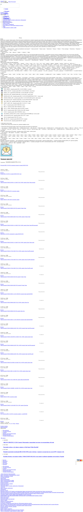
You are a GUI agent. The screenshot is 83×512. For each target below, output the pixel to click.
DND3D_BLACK (60, 129)
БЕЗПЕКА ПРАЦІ (38, 495)
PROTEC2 (21, 60)
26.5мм (71, 134)
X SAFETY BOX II (78, 70)
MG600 (63, 67)
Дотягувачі (2, 486)
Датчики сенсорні (40, 493)
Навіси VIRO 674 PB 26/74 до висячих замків (9, 191)
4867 (14, 74)
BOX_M (10, 142)
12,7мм (56, 138)
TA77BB (18, 74)
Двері (4, 26)
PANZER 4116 (40, 68)
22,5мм (54, 134)
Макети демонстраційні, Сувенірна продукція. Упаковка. (12, 509)
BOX (24, 142)
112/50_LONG (16, 63)
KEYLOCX (27, 60)
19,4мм (33, 134)
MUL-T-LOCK (5, 52)
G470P (12, 65)
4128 (31, 63)
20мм (38, 134)
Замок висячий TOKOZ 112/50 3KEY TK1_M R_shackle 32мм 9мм (14, 405)
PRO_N (71, 128)
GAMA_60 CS (52, 65)
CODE (52, 60)
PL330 (13, 69)
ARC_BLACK (33, 128)
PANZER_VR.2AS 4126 (5, 69)
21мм (46, 134)
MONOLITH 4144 (70, 67)
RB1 (78, 129)
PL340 (17, 69)
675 (41, 63)
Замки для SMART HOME (18, 492)
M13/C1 (34, 67)
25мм (67, 134)
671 (34, 63)
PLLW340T (36, 69)
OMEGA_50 (25, 68)
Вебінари (5, 462)
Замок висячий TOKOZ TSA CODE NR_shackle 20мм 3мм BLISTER (14, 379)
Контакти (5, 464)
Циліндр (6, 50)
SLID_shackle (24, 132)
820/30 (61, 63)
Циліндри (5, 16)
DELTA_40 (33, 64)
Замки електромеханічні (28, 491)
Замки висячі (3, 478)
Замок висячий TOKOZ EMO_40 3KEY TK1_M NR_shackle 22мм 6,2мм (15, 371)
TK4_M (23, 129)
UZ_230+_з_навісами (48, 70)
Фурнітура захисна (7, 18)
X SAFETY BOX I (68, 70)
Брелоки (57, 504)
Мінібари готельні (22, 494)
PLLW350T (42, 69)
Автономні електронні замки (58, 492)
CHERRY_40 (12, 64)
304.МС (22, 63)
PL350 (26, 69)
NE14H (6, 68)
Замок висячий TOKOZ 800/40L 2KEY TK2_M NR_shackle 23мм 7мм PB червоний (17, 345)
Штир (15, 50)
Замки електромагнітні (47, 491)
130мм (59, 136)
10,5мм (47, 138)
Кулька (54, 48)
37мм (22, 136)
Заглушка (4, 48)
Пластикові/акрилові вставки (37, 504)
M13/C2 (39, 67)
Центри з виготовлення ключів (9, 433)
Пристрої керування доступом (6, 492)
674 (37, 63)
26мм (76, 134)
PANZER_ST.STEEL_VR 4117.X (69, 68)
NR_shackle (11, 132)
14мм (64, 138)
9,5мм (39, 138)
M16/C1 (48, 67)
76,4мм (50, 136)
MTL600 (10, 60)
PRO (65, 60)
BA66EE (42, 74)
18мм (29, 134)
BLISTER (19, 142)
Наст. (14, 423)
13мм (18, 134)
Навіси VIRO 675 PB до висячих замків (8, 396)
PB (14, 142)
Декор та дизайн (6, 23)
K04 (54, 74)
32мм (9, 136)
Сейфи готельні (15, 494)
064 (23, 74)
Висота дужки (3, 133)
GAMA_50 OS (44, 65)
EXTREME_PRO (76, 64)
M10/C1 (19, 67)
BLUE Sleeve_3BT (51, 129)
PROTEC (42, 60)
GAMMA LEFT (48, 74)
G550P (26, 65)
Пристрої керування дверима (6, 493)
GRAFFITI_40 (67, 65)
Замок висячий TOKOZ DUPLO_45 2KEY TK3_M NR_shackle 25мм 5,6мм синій (17, 242)
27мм (80, 134)
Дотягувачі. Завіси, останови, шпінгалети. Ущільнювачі (14, 19)
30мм (1, 136)
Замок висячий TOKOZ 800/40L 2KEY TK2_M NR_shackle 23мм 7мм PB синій (16, 353)
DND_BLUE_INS (42, 128)
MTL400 (16, 60)
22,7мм (59, 134)
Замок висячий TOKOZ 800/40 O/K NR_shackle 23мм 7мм (12, 311)
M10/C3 (29, 67)
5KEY (18, 86)
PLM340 (53, 69)
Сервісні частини (28, 505)
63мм (46, 136)
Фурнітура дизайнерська (5, 502)
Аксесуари (29, 494)
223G (26, 74)
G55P (30, 65)
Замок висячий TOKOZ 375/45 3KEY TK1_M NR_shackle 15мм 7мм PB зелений (17, 251)
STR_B (76, 128)
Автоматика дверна (32, 493)
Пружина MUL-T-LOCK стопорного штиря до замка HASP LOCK (14, 165)
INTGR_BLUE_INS (59, 128)
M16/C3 (58, 67)
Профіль (2, 73)
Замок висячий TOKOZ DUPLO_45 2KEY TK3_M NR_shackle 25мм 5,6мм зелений (17, 182)
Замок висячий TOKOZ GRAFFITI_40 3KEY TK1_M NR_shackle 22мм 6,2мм (16, 336)
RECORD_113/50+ (19, 70)
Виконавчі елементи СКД (5, 491)
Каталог (4, 459)
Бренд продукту (3, 51)
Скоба (1, 50)
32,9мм (13, 136)
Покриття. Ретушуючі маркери (6, 501)
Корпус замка (42, 48)
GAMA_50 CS (36, 65)
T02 (68, 74)
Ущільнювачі (3, 489)
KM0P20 (59, 74)
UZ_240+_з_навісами (58, 70)
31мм (5, 136)
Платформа (2, 53)
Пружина (78, 48)
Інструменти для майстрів (8, 24)
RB (10, 52)
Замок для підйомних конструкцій (22, 48)
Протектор (72, 48)
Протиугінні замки (4, 497)
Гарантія (4, 432)
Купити (2, 172)
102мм (54, 136)
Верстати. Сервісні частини (6, 505)
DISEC (19, 52)
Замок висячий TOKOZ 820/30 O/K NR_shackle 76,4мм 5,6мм (13, 276)
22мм (50, 134)
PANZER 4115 (33, 68)
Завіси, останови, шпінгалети (6, 488)
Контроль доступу (6, 21)
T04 (71, 74)
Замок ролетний (34, 48)
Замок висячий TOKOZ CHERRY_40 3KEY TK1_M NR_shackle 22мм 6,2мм (16, 388)
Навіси (59, 48)
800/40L (56, 63)
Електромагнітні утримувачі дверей (20, 493)
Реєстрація (13, 1)
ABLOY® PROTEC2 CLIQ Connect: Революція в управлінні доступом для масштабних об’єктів (28, 442)
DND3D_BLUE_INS (24, 128)
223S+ (3, 75)
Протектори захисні (4, 484)
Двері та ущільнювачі (4, 510)
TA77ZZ (75, 74)
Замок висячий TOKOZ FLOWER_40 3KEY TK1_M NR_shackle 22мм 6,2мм (16, 362)
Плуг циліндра (65, 48)
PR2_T (66, 128)
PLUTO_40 (59, 69)
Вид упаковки (3, 139)
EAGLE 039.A (63, 64)
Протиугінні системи (7, 22)
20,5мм (42, 134)
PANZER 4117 (48, 68)
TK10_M (4, 129)
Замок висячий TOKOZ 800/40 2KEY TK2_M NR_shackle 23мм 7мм (14, 302)
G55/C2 (21, 65)
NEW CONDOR (17, 68)
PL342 (22, 69)
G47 (8, 65)
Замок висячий (11, 48)
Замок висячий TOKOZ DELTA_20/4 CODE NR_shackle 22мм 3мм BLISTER (16, 319)
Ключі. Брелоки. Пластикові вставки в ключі (9, 504)
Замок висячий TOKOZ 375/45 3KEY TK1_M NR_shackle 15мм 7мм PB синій (16, 268)
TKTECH (44, 129)
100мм (63, 136)
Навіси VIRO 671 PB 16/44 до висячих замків (9, 199)
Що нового (6, 11)
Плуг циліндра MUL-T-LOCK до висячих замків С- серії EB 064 (13, 413)
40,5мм (29, 136)
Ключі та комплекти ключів (25, 504)
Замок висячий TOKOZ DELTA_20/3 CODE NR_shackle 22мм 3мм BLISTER (16, 293)
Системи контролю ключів (45, 492)
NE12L (1, 68)
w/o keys (34, 86)
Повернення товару (7, 434)
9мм (36, 138)
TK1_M (81, 128)
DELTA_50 (39, 64)
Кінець (17, 423)
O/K (30, 86)
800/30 (47, 63)
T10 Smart (4, 72)
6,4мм (25, 138)
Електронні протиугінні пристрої (7, 498)
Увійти (9, 1)
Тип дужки (2, 130)
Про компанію (6, 430)
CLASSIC (47, 60)
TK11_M (9, 129)
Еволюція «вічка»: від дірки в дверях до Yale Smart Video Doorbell (20, 447)
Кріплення (49, 48)
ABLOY (14, 52)
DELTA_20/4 (26, 64)
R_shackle (17, 132)
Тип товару (2, 47)
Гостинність (2, 494)
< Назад (2, 473)
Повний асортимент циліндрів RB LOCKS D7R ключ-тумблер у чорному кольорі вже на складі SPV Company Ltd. (33, 451)
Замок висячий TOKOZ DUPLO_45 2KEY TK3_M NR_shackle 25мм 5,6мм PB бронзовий (19, 225)
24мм (67, 136)
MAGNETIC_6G (59, 60)
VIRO (28, 52)
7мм (29, 138)
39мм (26, 136)
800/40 (52, 63)
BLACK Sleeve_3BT (36, 129)
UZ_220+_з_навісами (37, 70)
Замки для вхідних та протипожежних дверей (10, 474)
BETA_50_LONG (4, 64)
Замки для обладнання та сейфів (7, 480)
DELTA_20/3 (19, 64)
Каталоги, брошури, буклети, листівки (8, 506)
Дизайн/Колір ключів (4, 87)
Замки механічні (6, 17)
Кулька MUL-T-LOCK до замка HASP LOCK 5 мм (10, 173)
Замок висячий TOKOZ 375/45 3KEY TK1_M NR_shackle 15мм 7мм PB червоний (17, 259)
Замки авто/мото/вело (4, 479)
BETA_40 (66, 63)
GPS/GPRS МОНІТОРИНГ (13, 495)
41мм (34, 136)
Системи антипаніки (4, 477)
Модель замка (3, 61)
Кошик (2, 1)
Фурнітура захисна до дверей (6, 483)
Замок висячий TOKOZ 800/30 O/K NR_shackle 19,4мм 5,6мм (13, 208)
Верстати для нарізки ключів (18, 505)
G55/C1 (17, 65)
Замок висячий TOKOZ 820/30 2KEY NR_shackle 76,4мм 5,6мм (13, 285)
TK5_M (28, 129)
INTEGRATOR (35, 60)
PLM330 (48, 69)
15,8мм (72, 138)
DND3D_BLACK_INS (71, 129)
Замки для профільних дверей (6, 476)
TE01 (80, 74)
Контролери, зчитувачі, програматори (32, 492)
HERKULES (4, 67)
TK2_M (14, 129)
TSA (30, 70)
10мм (10, 134)
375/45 (27, 63)
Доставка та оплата (7, 431)
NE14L (11, 68)
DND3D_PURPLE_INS (14, 128)
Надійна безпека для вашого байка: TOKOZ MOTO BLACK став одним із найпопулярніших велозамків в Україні (33, 456)
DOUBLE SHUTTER (47, 64)
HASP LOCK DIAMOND (77, 65)
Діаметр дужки (3, 137)
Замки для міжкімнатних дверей (7, 481)
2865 (34, 74)
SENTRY (70, 60)
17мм (25, 134)
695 (44, 63)
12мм (14, 134)
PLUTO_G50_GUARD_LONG (6, 70)
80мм (71, 136)
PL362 (30, 69)
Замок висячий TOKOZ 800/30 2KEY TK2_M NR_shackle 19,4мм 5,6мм (15, 216)
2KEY (10, 86)
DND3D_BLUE (50, 128)
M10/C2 (24, 67)
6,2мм (21, 138)
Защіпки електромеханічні (16, 491)
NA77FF (64, 74)
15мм (22, 134)
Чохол (11, 50)
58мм (42, 136)
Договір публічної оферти (8, 435)
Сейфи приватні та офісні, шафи (9, 27)
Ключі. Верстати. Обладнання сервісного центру (13, 25)
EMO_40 (70, 64)
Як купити (5, 463)
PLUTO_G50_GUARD (68, 69)
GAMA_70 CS (59, 65)
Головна (6, 8)
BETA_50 (72, 63)
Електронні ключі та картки (49, 504)
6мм (17, 138)
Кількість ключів (3, 76)
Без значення (4, 60)
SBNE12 (26, 70)
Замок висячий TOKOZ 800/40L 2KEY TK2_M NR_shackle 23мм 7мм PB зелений (17, 328)
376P (37, 74)
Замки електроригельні (37, 491)
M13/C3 (43, 67)
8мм (32, 138)
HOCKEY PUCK (12, 67)
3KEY (14, 86)
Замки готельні (9, 494)
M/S (26, 86)
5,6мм (13, 138)
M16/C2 (53, 67)
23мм (63, 134)
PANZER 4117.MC (56, 68)
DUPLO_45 (56, 64)
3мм (10, 138)
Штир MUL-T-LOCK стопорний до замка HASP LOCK (11, 233)
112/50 (10, 63)
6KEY (23, 86)
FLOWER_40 (3, 65)
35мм (18, 136)
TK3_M (19, 129)
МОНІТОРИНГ (3, 495)
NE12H (77, 67)
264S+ (10, 74)
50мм (38, 136)
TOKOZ (24, 52)
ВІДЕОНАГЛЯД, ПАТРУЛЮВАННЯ (26, 495)
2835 (30, 74)
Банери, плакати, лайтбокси (6, 508)
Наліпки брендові (4, 507)
